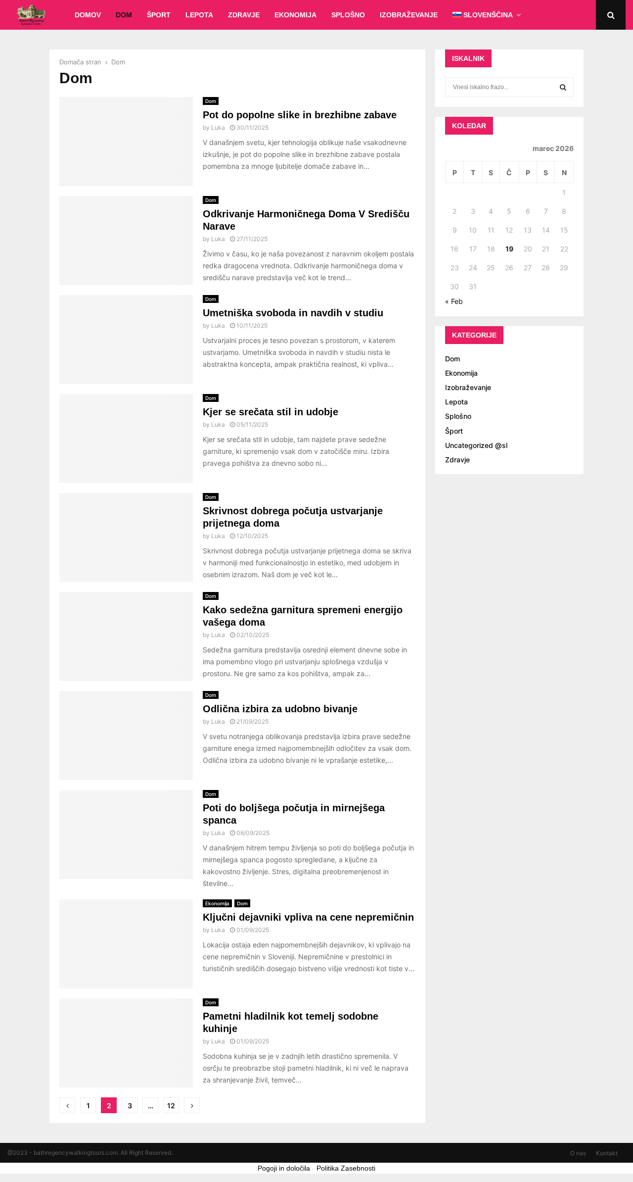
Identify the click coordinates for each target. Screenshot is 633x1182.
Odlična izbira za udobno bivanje (280, 708)
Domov (88, 15)
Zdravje (244, 15)
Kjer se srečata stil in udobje (270, 411)
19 (509, 249)
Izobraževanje (409, 15)
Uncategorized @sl (476, 445)
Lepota (199, 15)
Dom (124, 15)
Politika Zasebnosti (345, 1168)
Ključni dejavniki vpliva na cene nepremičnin (308, 917)
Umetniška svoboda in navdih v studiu (293, 312)
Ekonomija (295, 15)
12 (171, 1105)
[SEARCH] (563, 87)
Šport (159, 15)
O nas (578, 1153)
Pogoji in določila (284, 1168)
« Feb (454, 301)
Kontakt (607, 1153)
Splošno (348, 15)
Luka (218, 127)
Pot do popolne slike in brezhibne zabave (300, 114)
